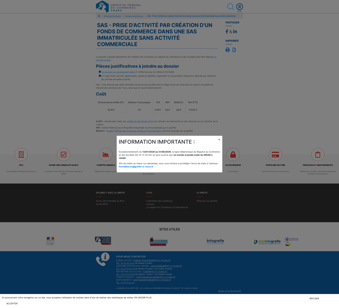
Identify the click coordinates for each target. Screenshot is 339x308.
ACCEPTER (11, 303)
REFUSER (314, 298)
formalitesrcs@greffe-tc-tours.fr (136, 166)
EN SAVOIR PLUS (142, 297)
